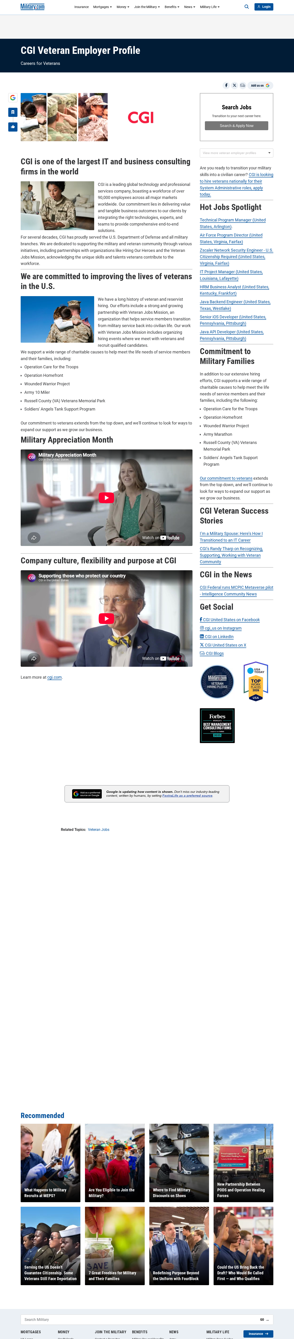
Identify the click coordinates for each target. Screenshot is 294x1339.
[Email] (242, 85)
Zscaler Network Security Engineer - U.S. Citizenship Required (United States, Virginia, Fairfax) (236, 257)
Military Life (208, 6)
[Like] (12, 127)
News (188, 6)
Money (121, 6)
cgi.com (54, 677)
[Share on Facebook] (226, 85)
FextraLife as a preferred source (187, 795)
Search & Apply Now (237, 126)
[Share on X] (234, 85)
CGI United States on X (225, 645)
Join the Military (145, 6)
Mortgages (101, 6)
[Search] (246, 7)
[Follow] (12, 112)
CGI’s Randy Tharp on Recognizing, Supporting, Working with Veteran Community (231, 555)
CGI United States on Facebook (231, 619)
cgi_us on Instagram (223, 628)
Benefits (170, 6)
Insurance (81, 6)
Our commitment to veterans (226, 478)
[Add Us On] (12, 97)
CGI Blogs (214, 653)
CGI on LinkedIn (219, 636)
